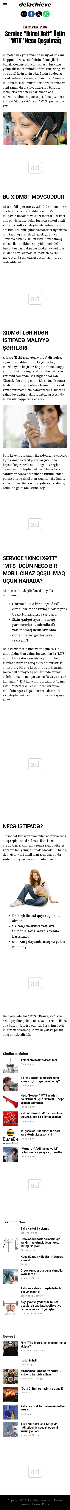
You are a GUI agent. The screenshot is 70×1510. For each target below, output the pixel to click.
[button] (5, 4)
